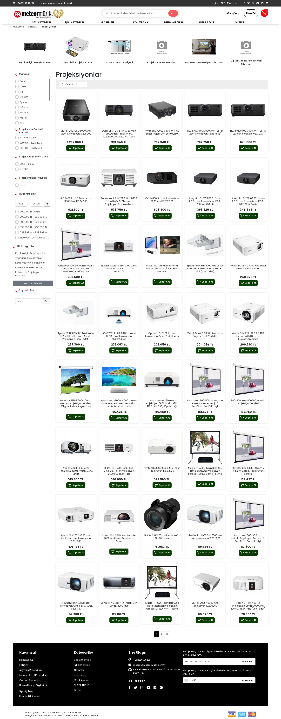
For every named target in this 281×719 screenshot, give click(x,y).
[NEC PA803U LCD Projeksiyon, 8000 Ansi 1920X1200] (76, 177)
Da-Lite (24, 97)
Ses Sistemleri (82, 660)
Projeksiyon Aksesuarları (161, 62)
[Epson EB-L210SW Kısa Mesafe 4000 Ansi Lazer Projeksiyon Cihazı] (119, 514)
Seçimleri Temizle (32, 283)
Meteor (24, 112)
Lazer (23, 185)
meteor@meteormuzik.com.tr (149, 664)
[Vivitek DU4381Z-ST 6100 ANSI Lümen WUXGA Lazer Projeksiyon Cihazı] (248, 312)
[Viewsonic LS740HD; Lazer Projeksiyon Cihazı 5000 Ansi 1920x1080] (76, 582)
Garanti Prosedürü (30, 680)
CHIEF (23, 86)
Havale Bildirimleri (29, 696)
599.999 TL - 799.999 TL (33, 227)
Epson (23, 102)
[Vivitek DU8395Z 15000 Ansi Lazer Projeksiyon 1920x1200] (76, 110)
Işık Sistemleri (82, 665)
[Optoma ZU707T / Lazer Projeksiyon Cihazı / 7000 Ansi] (162, 312)
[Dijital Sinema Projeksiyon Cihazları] (246, 47)
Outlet (78, 690)
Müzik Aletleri (81, 680)
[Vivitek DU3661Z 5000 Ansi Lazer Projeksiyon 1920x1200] (162, 447)
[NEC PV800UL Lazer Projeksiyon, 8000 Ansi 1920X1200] (162, 177)
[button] (264, 13)
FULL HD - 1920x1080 (31, 148)
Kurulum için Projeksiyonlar (35, 62)
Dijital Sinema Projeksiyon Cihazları (246, 62)
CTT (22, 91)
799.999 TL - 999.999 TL (33, 232)
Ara (173, 13)
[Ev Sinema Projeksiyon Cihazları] (203, 47)
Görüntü (79, 670)
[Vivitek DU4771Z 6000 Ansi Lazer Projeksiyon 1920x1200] (205, 312)
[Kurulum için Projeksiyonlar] (34, 47)
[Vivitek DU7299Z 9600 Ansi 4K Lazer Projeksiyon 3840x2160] (162, 110)
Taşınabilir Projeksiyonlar (77, 62)
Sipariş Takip (26, 691)
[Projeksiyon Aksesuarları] (161, 47)
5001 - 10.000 (27, 164)
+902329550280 (141, 659)
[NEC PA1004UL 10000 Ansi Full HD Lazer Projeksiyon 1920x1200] (248, 110)
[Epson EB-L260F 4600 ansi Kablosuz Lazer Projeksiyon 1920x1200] (76, 514)
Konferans (80, 675)
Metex (23, 117)
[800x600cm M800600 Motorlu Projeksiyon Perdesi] (248, 380)
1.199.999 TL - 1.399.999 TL (34, 237)
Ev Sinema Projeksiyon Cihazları (204, 62)
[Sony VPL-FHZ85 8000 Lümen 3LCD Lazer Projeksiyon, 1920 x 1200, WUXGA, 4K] (205, 177)
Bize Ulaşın (137, 652)
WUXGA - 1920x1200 (31, 142)
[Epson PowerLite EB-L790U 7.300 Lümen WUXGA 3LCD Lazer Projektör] (119, 245)
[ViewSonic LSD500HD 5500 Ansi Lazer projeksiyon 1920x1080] (205, 514)
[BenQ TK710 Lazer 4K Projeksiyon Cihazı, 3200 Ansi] (119, 582)
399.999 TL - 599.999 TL (33, 222)
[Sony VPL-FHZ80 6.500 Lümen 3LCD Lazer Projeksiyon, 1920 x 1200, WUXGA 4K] (248, 177)
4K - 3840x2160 (28, 137)
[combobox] (187, 680)
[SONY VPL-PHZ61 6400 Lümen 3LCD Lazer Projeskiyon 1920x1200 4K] (119, 312)
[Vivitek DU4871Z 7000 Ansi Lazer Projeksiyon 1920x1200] (248, 245)
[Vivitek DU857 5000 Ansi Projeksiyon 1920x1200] (205, 582)
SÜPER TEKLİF (81, 685)
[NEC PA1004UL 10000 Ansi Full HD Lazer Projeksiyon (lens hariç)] (205, 110)
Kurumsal (27, 652)
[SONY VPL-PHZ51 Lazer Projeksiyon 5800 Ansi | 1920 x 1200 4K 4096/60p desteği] (162, 380)
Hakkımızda (26, 660)
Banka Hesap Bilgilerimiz (33, 685)
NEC (22, 123)
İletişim (214, 3)
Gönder (249, 661)
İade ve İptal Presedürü (33, 675)
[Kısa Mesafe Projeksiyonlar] (119, 47)
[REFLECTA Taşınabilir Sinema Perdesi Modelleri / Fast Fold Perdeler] (162, 245)
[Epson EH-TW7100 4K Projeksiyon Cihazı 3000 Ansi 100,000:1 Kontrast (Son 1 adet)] (248, 582)
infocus (24, 107)
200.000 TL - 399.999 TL (33, 216)
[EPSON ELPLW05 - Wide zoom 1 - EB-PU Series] (162, 514)
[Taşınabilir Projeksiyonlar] (77, 47)
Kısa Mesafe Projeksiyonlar (119, 62)
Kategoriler (83, 652)
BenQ (23, 81)
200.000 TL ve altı (30, 211)
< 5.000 (24, 169)
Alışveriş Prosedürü (30, 670)
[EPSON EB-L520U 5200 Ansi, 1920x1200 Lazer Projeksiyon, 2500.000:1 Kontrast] (119, 447)
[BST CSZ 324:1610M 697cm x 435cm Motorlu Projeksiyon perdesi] (248, 447)
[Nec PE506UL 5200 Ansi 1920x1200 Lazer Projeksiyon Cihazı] (76, 447)
